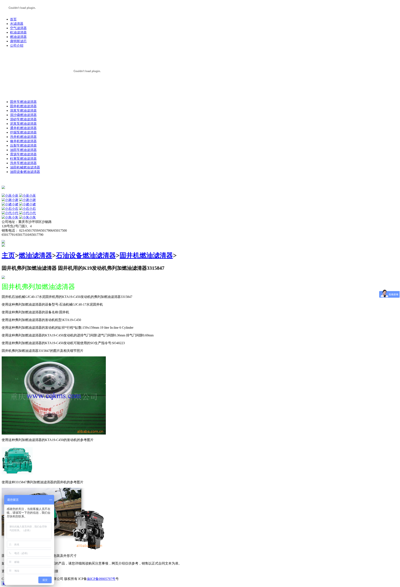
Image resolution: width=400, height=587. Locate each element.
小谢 (15, 200)
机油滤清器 (18, 32)
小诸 (15, 204)
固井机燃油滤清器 (146, 255)
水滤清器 (16, 23)
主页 (8, 255)
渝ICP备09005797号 (101, 579)
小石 (15, 208)
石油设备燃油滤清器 (86, 255)
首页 (13, 19)
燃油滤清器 (18, 37)
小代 (15, 213)
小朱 (15, 217)
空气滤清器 (18, 28)
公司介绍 (16, 45)
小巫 (15, 195)
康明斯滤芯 (18, 41)
